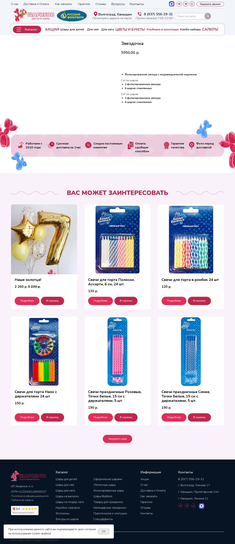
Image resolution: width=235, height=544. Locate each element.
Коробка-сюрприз (68, 508)
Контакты (137, 4)
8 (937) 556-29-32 (158, 14)
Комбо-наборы (190, 29)
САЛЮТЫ (210, 29)
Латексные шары (104, 485)
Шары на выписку (67, 496)
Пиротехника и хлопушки (110, 513)
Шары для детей (72, 29)
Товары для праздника (108, 502)
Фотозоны (62, 513)
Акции (144, 479)
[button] (27, 29)
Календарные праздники (109, 508)
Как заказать (63, 4)
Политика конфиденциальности (30, 496)
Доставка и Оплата (36, 4)
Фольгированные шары (108, 491)
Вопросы (118, 4)
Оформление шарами (107, 479)
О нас (15, 4)
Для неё (93, 29)
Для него (107, 29)
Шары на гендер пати (70, 502)
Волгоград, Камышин (115, 14)
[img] (192, 16)
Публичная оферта (22, 500)
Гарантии (84, 4)
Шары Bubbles (102, 496)
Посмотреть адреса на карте (112, 18)
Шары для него (65, 491)
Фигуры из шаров (67, 519)
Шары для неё (65, 485)
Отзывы (100, 4)
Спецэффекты (103, 519)
